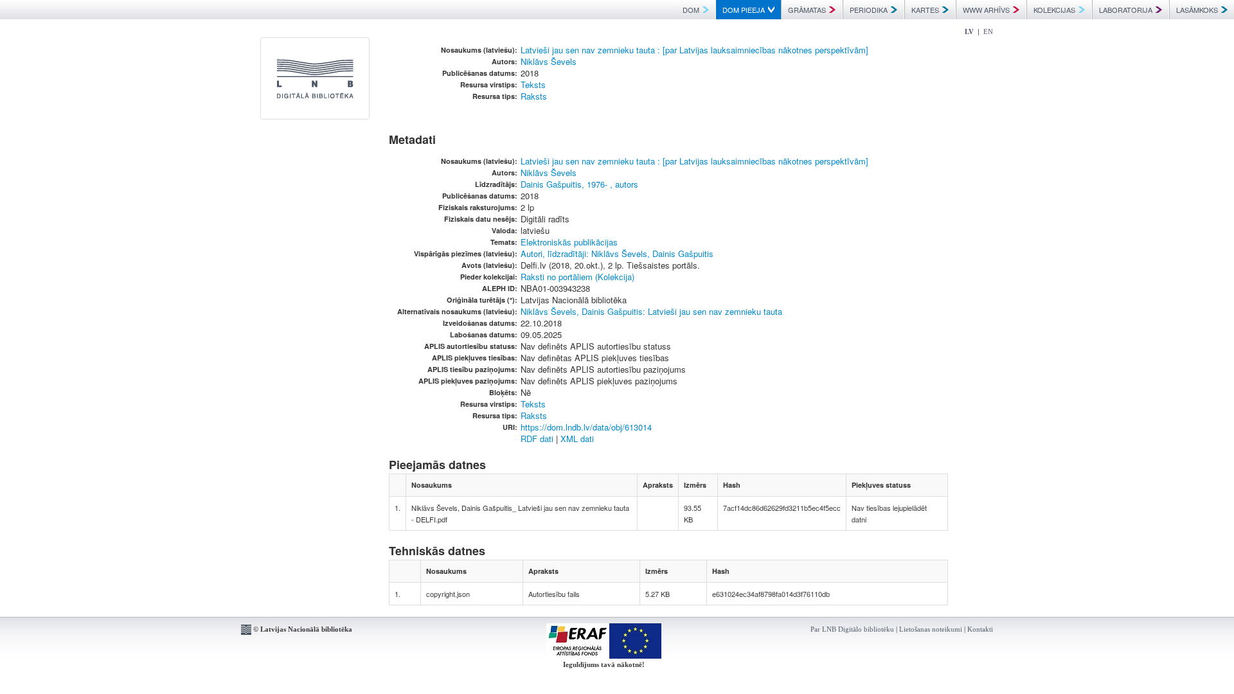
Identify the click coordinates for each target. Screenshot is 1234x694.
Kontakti (980, 629)
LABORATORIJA (1125, 9)
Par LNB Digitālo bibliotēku (852, 629)
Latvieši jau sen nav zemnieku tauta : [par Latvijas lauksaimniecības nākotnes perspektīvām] (694, 50)
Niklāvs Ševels (549, 61)
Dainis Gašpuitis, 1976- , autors (579, 184)
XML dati (577, 438)
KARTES (925, 9)
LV (969, 31)
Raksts (534, 96)
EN (988, 31)
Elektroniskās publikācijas (569, 242)
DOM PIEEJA (743, 9)
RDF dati (537, 438)
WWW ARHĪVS (986, 9)
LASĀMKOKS (1197, 9)
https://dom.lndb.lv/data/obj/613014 (586, 427)
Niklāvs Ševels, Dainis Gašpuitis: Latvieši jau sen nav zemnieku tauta (651, 311)
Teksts (533, 84)
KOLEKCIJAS (1054, 9)
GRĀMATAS (807, 9)
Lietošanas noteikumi (930, 629)
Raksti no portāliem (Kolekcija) (577, 277)
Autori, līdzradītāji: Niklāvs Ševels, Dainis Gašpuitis (617, 253)
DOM (691, 9)
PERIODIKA (869, 9)
